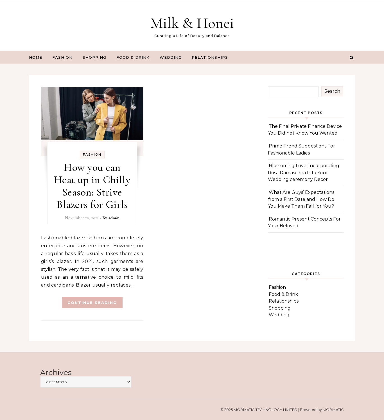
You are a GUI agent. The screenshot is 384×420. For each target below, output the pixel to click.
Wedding (171, 57)
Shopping (94, 57)
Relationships (210, 57)
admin (113, 218)
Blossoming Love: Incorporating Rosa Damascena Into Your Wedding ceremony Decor (303, 172)
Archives (56, 372)
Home (35, 57)
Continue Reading (92, 302)
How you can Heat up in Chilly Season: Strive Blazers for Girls (92, 186)
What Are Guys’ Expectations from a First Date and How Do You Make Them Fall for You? (301, 199)
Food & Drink (133, 57)
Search (332, 91)
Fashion (62, 57)
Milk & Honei (192, 23)
